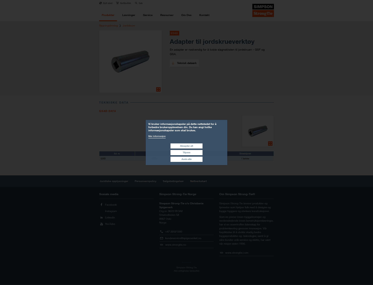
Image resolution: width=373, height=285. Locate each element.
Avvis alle (187, 159)
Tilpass (186, 152)
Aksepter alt (186, 146)
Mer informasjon (157, 136)
